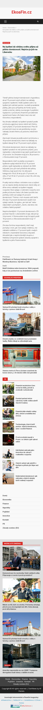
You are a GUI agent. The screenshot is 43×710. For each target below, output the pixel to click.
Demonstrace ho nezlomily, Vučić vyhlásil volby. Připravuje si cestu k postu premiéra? (21, 559)
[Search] (38, 21)
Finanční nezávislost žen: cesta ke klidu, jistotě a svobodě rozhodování (8, 388)
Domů (5, 496)
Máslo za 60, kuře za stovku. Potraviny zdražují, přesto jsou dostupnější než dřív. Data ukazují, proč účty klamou (21, 590)
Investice (6, 516)
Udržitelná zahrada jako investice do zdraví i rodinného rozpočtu (8, 452)
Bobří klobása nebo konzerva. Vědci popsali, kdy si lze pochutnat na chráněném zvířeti (21, 268)
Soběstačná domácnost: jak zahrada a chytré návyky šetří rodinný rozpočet (8, 478)
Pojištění (6, 512)
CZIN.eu (38, 700)
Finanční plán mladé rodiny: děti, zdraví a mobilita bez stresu (8, 414)
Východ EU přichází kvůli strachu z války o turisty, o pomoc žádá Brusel (21, 293)
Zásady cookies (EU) (11, 528)
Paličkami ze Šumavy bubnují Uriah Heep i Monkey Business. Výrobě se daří (20, 259)
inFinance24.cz (6, 700)
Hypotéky (6, 508)
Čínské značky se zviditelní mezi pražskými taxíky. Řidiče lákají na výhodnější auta (21, 324)
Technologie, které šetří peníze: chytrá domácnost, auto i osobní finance (8, 427)
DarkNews (32, 688)
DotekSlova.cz (29, 700)
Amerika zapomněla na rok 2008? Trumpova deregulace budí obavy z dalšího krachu (21, 656)
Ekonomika (6, 43)
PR (4, 524)
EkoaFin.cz (21, 12)
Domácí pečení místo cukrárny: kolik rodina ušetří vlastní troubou (8, 401)
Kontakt (6, 520)
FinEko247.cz (18, 700)
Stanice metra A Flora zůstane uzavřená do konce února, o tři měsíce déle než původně (21, 356)
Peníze (21, 703)
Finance (6, 504)
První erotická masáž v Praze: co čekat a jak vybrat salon (8, 440)
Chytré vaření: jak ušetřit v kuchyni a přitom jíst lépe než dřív (8, 465)
